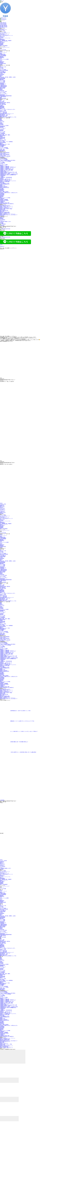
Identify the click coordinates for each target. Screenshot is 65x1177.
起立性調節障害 (3, 55)
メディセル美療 (3, 49)
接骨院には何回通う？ (4, 186)
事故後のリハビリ (3, 165)
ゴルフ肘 (1, 68)
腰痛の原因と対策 (3, 116)
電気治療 (1, 43)
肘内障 (1, 572)
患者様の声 (2, 215)
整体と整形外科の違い (4, 210)
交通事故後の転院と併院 (4, 202)
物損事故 (1, 190)
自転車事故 (2, 194)
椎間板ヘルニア (3, 111)
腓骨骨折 (1, 130)
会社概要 (1, 223)
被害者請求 (2, 195)
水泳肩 (1, 73)
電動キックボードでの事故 (5, 197)
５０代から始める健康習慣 (5, 156)
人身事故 (1, 176)
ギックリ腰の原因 (3, 112)
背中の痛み (2, 101)
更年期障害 (2, 640)
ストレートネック (3, 52)
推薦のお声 (2, 217)
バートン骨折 (2, 82)
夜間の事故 (2, 182)
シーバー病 (2, 128)
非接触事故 (2, 198)
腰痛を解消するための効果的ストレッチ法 (8, 117)
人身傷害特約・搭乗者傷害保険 (6, 177)
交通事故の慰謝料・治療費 (5, 173)
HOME (1, 244)
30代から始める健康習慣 (4, 152)
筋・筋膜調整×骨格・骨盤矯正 (6, 40)
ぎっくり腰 (2, 100)
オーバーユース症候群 (4, 125)
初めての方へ (2, 27)
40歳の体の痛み (3, 155)
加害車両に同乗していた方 (5, 179)
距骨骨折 (1, 129)
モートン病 (2, 132)
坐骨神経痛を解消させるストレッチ (7, 113)
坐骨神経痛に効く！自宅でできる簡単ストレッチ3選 (20, 710)
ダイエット (2, 49)
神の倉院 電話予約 (3, 25)
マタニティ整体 (3, 32)
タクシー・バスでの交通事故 (5, 161)
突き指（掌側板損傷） (4, 70)
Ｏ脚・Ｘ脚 (2, 149)
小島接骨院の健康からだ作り (5, 221)
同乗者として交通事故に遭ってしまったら (8, 180)
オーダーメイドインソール (5, 521)
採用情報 (1, 509)
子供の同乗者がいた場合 (4, 183)
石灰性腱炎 (2, 74)
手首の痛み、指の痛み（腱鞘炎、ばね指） (8, 77)
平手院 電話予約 (3, 22)
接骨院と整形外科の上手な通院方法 (7, 203)
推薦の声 (1, 862)
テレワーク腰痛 (3, 110)
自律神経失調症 (3, 63)
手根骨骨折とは (3, 83)
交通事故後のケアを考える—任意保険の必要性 (9, 173)
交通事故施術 (2, 201)
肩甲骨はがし (2, 42)
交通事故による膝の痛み (4, 651)
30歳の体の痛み (3, 153)
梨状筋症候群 (2, 138)
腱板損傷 (1, 79)
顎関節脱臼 (2, 57)
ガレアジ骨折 (2, 80)
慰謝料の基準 (2, 185)
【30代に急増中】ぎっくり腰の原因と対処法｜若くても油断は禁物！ (23, 752)
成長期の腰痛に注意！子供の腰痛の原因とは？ (19, 741)
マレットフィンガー (4, 94)
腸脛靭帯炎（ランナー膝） (5, 144)
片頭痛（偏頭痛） (3, 893)
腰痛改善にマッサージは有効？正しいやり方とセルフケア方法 (22, 721)
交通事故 (1, 685)
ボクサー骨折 (2, 92)
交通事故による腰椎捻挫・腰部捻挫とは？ (8, 167)
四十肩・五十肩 (3, 66)
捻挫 (1, 119)
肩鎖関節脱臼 (2, 94)
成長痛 (1, 120)
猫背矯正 (1, 44)
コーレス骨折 (2, 81)
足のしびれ (2, 121)
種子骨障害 (2, 140)
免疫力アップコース (4, 41)
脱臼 (1, 76)
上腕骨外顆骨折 (3, 96)
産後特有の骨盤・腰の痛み (5, 102)
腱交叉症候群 (2, 88)
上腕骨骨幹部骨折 (3, 86)
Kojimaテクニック (3, 33)
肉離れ (1, 606)
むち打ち (1, 163)
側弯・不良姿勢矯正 (4, 45)
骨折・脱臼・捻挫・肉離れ (5, 134)
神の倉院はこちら (3, 29)
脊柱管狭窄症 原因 (4, 115)
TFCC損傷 (2, 71)
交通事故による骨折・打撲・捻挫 (6, 169)
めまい (1, 60)
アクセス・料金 (3, 504)
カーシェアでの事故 (4, 159)
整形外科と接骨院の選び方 (5, 213)
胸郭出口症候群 (3, 98)
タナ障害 (1, 146)
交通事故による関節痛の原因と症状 (7, 168)
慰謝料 (1, 668)
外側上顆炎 (2, 90)
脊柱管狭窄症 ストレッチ (5, 114)
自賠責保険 (2, 193)
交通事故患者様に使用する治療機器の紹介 (8, 174)
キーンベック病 (3, 93)
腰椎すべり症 (2, 108)
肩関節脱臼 (2, 83)
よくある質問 (2, 219)
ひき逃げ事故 (2, 162)
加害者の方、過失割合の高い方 (6, 179)
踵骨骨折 (1, 127)
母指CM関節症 (3, 87)
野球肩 (1, 75)
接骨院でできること (4, 207)
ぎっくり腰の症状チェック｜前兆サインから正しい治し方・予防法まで (23, 731)
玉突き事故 (2, 190)
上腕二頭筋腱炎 (3, 555)
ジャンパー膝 (2, 131)
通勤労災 (1, 196)
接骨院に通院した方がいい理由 (6, 208)
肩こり (1, 66)
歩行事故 (1, 188)
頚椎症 (1, 64)
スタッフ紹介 (2, 30)
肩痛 (1, 97)
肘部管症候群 (2, 77)
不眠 (1, 58)
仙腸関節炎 (2, 589)
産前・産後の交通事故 (4, 191)
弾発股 (1, 136)
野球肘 (1, 89)
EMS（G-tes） (2, 36)
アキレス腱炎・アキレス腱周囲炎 (6, 141)
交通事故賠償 (2, 175)
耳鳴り (1, 60)
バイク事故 (2, 162)
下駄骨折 (1, 124)
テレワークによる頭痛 (4, 59)
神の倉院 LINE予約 (3, 26)
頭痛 (1, 53)
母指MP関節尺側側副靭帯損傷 (5, 95)
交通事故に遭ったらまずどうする (6, 170)
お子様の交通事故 (3, 158)
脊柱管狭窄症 (2, 103)
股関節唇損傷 (2, 150)
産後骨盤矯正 (2, 39)
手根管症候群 (2, 72)
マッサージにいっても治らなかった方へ (7, 109)
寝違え (1, 51)
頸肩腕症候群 (2, 54)
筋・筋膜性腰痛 (3, 104)
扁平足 (1, 139)
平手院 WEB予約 (3, 24)
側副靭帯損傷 (2, 135)
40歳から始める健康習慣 (4, 154)
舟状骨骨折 (2, 84)
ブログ (1, 220)
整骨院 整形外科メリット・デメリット (7, 213)
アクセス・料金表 (3, 860)
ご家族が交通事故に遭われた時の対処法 (7, 160)
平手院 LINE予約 (3, 23)
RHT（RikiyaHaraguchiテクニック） (6, 35)
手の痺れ (1, 67)
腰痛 (1, 100)
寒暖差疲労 (2, 61)
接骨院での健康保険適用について (6, 207)
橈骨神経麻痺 (2, 78)
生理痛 (1, 105)
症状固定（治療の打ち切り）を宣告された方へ (9, 192)
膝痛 (1, 118)
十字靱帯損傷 (2, 133)
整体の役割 (2, 211)
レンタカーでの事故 (4, 164)
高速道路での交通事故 (4, 200)
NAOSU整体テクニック (4, 34)
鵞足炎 (1, 143)
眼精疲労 (1, 62)
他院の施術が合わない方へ (5, 205)
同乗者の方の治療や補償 (4, 181)
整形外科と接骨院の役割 (4, 212)
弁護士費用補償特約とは (4, 184)
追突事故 (1, 196)
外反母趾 (1, 123)
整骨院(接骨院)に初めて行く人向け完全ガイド (8, 214)
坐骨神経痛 (2, 107)
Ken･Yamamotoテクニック (5, 32)
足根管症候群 (2, 137)
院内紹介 (1, 218)
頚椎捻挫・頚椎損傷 (4, 199)
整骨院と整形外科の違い (4, 187)
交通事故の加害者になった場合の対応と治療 (8, 172)
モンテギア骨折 (3, 69)
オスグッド (2, 122)
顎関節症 (1, 56)
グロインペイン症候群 (4, 148)
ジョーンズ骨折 (3, 623)
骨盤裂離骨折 (2, 126)
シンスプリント (3, 128)
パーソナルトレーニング (4, 47)
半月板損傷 (2, 617)
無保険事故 (2, 189)
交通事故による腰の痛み (4, 166)
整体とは (1, 38)
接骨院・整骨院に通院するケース (6, 206)
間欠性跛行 (2, 634)
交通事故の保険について (4, 171)
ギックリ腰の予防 (3, 111)
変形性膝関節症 (3, 145)
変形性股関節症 (3, 142)
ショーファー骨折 (3, 91)
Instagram (1, 222)
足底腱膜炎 (2, 145)
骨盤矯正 (1, 882)
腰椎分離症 (2, 106)
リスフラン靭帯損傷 (4, 147)
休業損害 (1, 178)
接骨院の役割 (2, 209)
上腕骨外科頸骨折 (3, 85)
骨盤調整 (1, 37)
